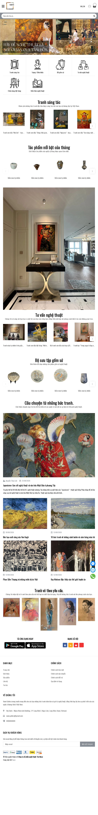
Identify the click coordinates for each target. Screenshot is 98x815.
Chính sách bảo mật (57, 669)
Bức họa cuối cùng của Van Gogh (16, 537)
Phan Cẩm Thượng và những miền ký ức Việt (20, 579)
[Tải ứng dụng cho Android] (14, 645)
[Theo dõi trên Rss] (70, 645)
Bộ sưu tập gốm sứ (49, 360)
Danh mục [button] (7, 663)
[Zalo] (92, 569)
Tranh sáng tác (49, 102)
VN (81, 6)
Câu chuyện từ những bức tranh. (49, 403)
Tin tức (5, 685)
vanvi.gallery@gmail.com (14, 715)
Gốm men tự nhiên (14, 178)
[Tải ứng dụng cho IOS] (35, 645)
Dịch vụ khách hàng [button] (12, 732)
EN (84, 6)
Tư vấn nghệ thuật (49, 315)
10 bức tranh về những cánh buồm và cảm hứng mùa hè (73, 537)
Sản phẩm (6, 677)
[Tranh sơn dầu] (14, 119)
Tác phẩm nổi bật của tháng (49, 147)
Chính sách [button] (56, 663)
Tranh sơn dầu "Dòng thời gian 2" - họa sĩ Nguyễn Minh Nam (37, 132)
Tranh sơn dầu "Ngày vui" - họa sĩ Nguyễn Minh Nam (61, 132)
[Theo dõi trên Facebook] (65, 645)
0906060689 (10, 721)
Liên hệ (5, 681)
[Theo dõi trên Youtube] (76, 645)
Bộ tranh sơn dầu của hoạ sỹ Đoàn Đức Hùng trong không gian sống (61, 345)
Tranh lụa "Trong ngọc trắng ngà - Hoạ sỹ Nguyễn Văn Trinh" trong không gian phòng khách (84, 345)
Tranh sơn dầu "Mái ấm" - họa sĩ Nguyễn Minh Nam (14, 132)
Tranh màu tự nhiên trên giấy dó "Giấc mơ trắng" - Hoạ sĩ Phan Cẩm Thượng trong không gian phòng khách (14, 345)
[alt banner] (49, 248)
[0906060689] (93, 576)
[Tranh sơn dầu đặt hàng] (37, 332)
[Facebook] (92, 563)
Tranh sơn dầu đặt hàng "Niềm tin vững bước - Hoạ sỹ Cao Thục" (37, 345)
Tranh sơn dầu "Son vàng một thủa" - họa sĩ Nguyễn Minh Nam (84, 132)
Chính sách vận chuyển (58, 673)
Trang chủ (6, 669)
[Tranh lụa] (84, 332)
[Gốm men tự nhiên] (14, 164)
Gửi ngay (88, 744)
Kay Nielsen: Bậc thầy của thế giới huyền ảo (68, 579)
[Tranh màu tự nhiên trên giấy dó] (14, 332)
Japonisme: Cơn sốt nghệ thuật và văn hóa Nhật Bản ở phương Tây (29, 485)
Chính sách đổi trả (57, 677)
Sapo (13, 759)
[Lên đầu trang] (91, 807)
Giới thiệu (6, 673)
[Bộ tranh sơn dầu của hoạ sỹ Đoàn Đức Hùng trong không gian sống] (61, 332)
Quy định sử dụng (56, 681)
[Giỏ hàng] (94, 6)
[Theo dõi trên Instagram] (81, 645)
